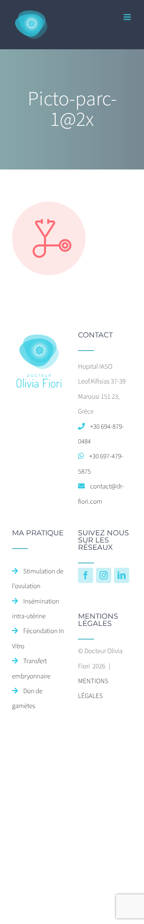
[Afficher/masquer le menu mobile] (128, 17)
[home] (39, 338)
